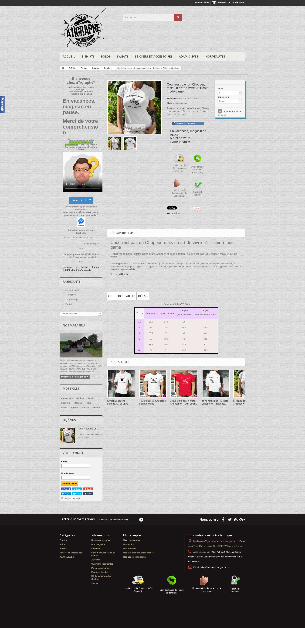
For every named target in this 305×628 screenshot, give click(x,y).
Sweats (122, 56)
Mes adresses (129, 548)
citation (96, 407)
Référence (171, 98)
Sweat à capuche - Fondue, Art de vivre (117, 402)
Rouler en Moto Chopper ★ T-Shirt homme (153, 402)
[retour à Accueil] (63, 68)
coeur (88, 403)
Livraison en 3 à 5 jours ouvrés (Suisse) (179, 168)
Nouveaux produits (100, 540)
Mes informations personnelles (138, 553)
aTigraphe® (70, 295)
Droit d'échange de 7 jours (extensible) (197, 170)
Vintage (80, 398)
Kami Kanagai (71, 299)
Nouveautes (215, 56)
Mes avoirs (128, 544)
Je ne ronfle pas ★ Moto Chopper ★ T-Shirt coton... (183, 402)
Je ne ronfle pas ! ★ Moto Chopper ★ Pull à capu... (215, 402)
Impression (223, 96)
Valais (64, 407)
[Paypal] (66, 493)
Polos (105, 56)
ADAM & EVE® (189, 56)
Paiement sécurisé (100, 568)
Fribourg (65, 403)
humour (74, 407)
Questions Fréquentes (102, 564)
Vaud (90, 398)
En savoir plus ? (81, 200)
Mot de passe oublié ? (71, 498)
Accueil (69, 56)
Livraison (96, 548)
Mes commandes (131, 540)
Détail (143, 296)
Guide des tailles (122, 296)
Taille (220, 87)
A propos (95, 560)
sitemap (95, 583)
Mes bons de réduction (134, 557)
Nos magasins (74, 325)
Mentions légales (99, 572)
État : (169, 103)
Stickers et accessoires (153, 56)
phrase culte (67, 398)
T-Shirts (88, 56)
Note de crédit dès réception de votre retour (179, 193)
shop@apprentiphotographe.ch (215, 567)
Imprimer (176, 213)
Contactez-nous (201, 2)
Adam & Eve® (72, 290)
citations (77, 403)
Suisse (85, 407)
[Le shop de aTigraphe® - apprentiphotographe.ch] (89, 28)
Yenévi (68, 304)
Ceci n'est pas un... (88, 428)
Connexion (238, 2)
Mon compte (132, 535)
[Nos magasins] (81, 345)
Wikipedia (123, 274)
